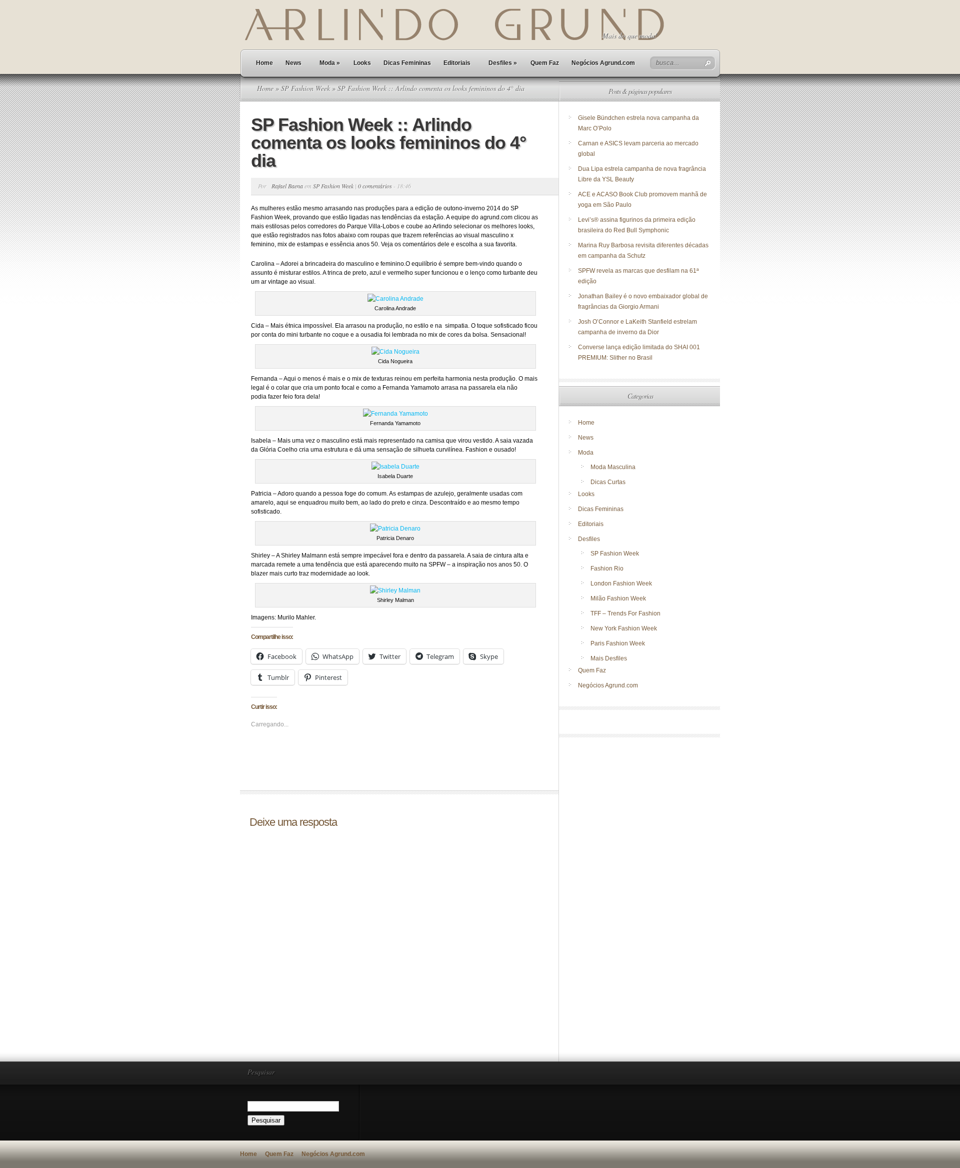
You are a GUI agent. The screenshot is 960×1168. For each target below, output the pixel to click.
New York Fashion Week (623, 628)
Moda (330, 62)
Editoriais (457, 62)
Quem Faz (544, 62)
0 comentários (375, 186)
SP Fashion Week (305, 88)
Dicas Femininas (407, 62)
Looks (362, 62)
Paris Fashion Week (617, 643)
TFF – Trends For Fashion (625, 613)
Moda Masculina (613, 467)
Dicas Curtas (608, 482)
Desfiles (502, 62)
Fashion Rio (607, 568)
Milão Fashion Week (618, 598)
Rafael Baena (287, 186)
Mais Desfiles (608, 658)
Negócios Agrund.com (603, 62)
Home (264, 62)
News (294, 62)
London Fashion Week (621, 583)
